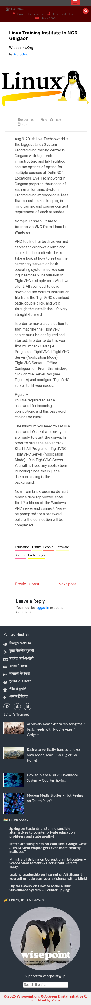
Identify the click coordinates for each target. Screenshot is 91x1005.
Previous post (27, 584)
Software (62, 547)
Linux (37, 547)
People (48, 547)
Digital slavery (20, 886)
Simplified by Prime (45, 1000)
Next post (67, 584)
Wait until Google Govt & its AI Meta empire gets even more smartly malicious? (48, 848)
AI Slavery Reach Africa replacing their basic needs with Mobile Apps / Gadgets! (55, 729)
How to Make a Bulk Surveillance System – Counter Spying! (40, 888)
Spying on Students (24, 829)
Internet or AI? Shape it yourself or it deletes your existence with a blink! (48, 876)
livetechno (21, 54)
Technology (36, 555)
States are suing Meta (26, 844)
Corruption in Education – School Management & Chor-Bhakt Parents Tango (47, 863)
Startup (20, 555)
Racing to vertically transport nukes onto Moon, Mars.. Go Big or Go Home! (54, 755)
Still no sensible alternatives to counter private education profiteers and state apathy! (42, 832)
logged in (42, 608)
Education (23, 547)
